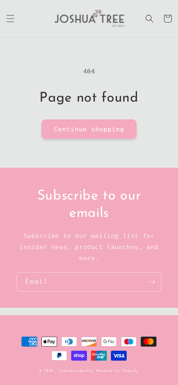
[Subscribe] (152, 282)
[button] (10, 19)
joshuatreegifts (76, 370)
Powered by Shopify (117, 370)
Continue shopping (89, 129)
